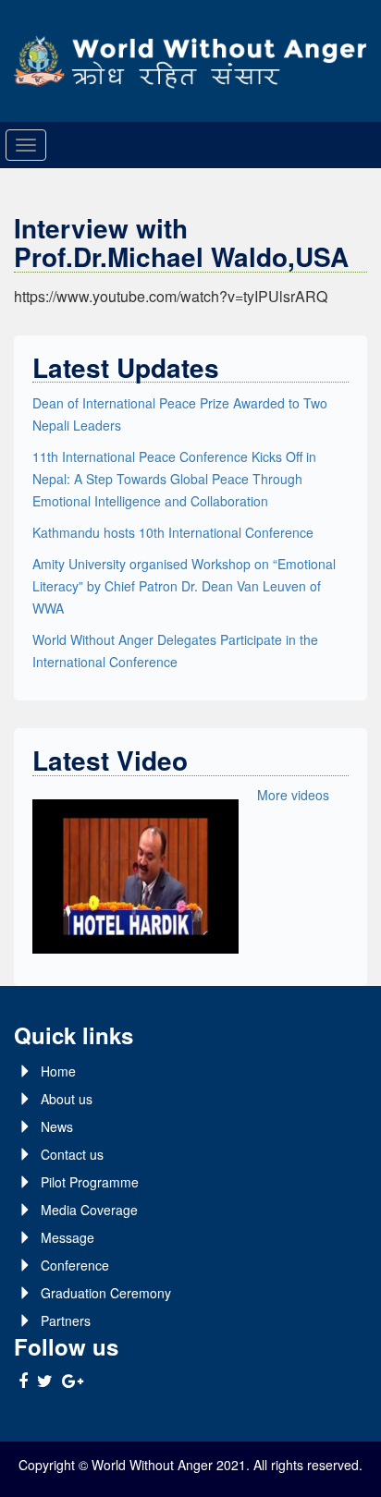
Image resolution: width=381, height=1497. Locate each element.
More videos (293, 794)
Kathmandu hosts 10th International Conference (172, 532)
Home (58, 1071)
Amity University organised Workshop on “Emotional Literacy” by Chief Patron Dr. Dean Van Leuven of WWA (184, 585)
